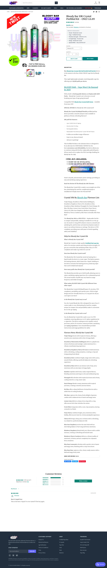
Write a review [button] (83, 481)
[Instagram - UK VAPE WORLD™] (99, 12)
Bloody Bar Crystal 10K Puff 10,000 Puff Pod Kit (81, 71)
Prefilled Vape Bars (63, 539)
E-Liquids (35, 8)
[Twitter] (17, 555)
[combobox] (39, 2)
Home (8, 11)
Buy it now (90, 58)
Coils (61, 8)
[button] (70, 22)
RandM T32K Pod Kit (85, 539)
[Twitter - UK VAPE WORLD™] (94, 12)
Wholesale (98, 8)
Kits (28, 8)
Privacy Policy (42, 552)
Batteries (61, 552)
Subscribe (32, 551)
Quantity (68, 51)
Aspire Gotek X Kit (84, 542)
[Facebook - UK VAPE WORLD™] (96, 12)
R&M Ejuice (83, 547)
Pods (55, 8)
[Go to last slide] (25, 73)
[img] (14, 493)
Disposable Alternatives (16, 8)
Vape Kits (61, 545)
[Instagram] (13, 555)
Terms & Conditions (43, 547)
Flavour (68, 46)
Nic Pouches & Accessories (74, 8)
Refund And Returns (43, 542)
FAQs (40, 550)
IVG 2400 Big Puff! (84, 545)
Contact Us (41, 539)
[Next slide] (44, 73)
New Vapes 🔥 (88, 8)
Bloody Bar (82, 197)
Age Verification (42, 545)
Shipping (76, 27)
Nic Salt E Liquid (46, 8)
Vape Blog (82, 552)
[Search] (56, 3)
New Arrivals (83, 550)
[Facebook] (9, 555)
